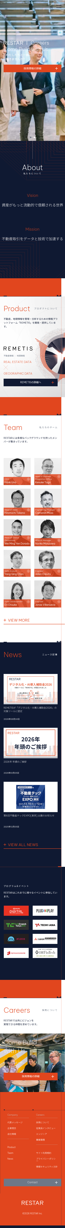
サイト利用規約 (43, 1153)
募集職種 (40, 1140)
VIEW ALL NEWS (23, 845)
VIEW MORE (19, 620)
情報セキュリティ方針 (47, 1167)
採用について (42, 1122)
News (10, 1159)
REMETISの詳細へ (30, 382)
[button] (30, 137)
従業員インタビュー (46, 1128)
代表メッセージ (15, 1122)
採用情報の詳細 (31, 1076)
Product (11, 1147)
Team (10, 1153)
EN (51, 8)
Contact (32, 1182)
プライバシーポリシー (46, 1160)
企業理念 (11, 1128)
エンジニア (41, 1134)
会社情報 (11, 1134)
